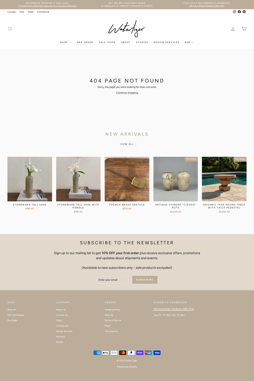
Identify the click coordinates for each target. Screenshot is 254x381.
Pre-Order (12, 320)
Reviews (60, 336)
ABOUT (126, 42)
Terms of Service (113, 320)
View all (127, 144)
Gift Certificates (15, 315)
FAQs (107, 326)
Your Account (111, 331)
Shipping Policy (112, 309)
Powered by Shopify (127, 366)
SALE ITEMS (107, 42)
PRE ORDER (85, 42)
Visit (22, 12)
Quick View (29, 197)
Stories (59, 342)
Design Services (166, 42)
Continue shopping (127, 92)
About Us (61, 309)
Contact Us (62, 315)
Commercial (43, 12)
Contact (11, 12)
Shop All (11, 309)
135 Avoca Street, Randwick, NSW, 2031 (173, 309)
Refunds (109, 315)
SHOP (64, 42)
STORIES (142, 42)
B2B (188, 42)
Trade (30, 12)
